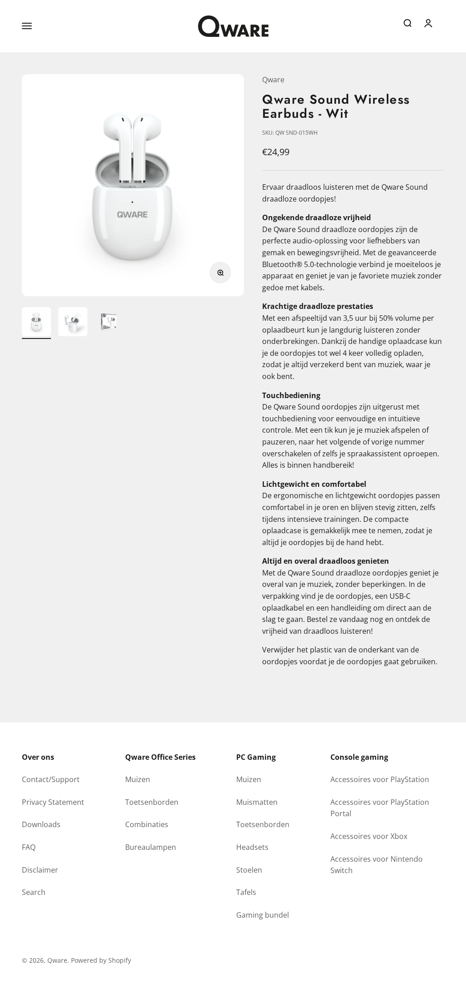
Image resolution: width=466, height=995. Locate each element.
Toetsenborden (151, 802)
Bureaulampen (150, 847)
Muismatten (257, 802)
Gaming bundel (262, 915)
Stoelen (249, 870)
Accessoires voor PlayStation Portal (379, 808)
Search (34, 892)
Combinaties (146, 824)
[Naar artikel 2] (72, 323)
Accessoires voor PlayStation (379, 779)
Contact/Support (51, 779)
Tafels (246, 892)
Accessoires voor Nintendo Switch (376, 865)
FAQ (28, 847)
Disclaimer (40, 870)
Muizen (137, 779)
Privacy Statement (53, 802)
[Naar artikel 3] (109, 323)
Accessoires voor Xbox (368, 836)
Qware (273, 80)
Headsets (252, 847)
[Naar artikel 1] (36, 323)
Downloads (41, 824)
